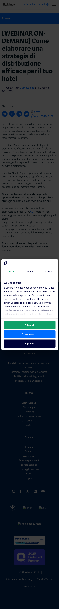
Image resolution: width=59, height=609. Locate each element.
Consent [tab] (10, 271)
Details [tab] (29, 271)
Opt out (29, 343)
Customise (28, 334)
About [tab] (48, 271)
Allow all (29, 325)
